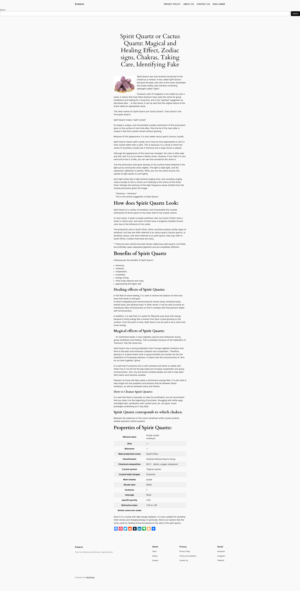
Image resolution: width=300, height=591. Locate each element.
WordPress (90, 577)
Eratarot (79, 4)
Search (2, 10)
